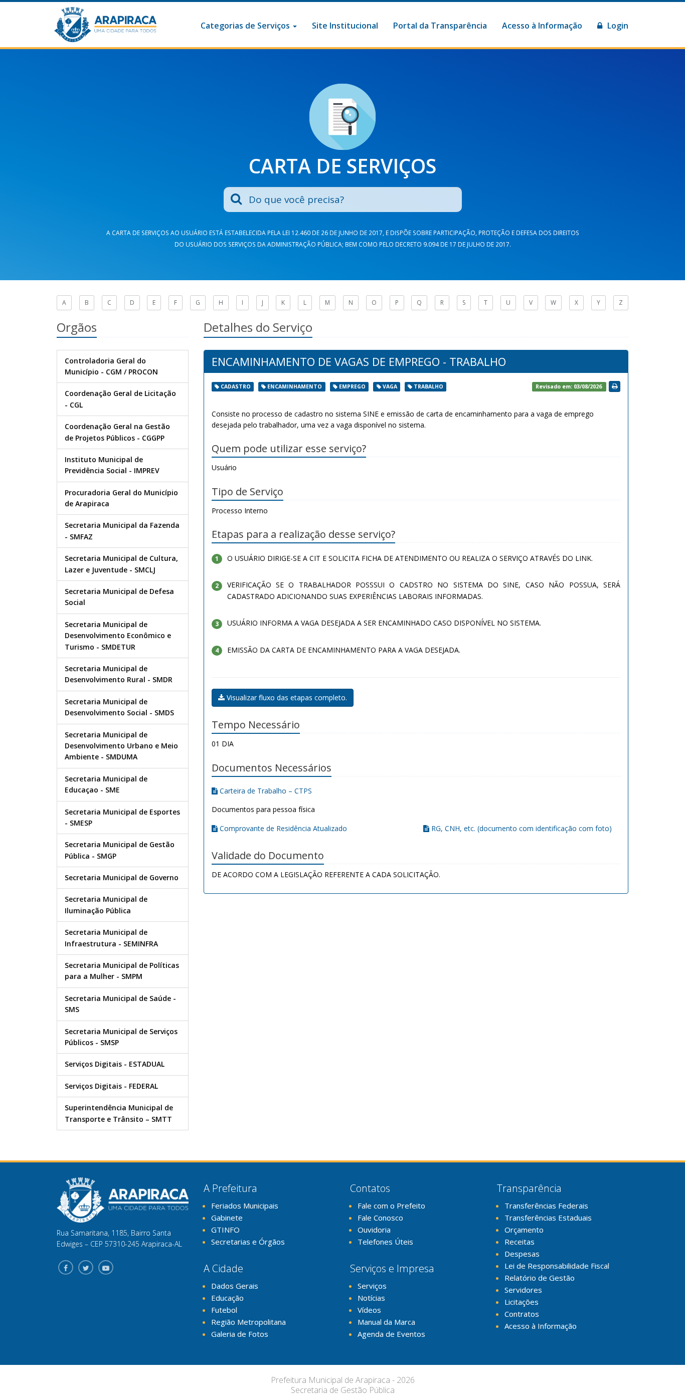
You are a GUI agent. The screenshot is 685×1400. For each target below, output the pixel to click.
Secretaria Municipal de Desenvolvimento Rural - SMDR (119, 674)
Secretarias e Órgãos (248, 1242)
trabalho (428, 386)
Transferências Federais (546, 1206)
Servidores (523, 1290)
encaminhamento (294, 386)
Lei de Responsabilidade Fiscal (556, 1266)
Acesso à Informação (542, 25)
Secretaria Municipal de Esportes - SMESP (122, 817)
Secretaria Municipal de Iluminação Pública (106, 904)
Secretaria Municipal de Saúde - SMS (120, 1003)
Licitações (521, 1302)
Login (616, 25)
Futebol (224, 1310)
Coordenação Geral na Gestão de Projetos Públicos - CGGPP (117, 432)
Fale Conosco (380, 1218)
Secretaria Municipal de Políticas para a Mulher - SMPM (122, 970)
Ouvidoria (374, 1230)
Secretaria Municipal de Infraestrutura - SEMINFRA (111, 937)
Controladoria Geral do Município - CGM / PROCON (111, 366)
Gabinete (227, 1218)
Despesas (522, 1254)
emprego (352, 386)
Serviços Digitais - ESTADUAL (114, 1064)
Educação (227, 1298)
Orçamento (524, 1230)
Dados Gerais (234, 1286)
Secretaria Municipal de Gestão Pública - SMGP (120, 850)
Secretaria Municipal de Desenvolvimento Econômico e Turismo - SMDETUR (118, 636)
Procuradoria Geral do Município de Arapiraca (121, 498)
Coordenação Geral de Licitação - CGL (120, 398)
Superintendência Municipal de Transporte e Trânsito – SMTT (119, 1113)
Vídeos (369, 1310)
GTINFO (225, 1230)
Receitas (519, 1242)
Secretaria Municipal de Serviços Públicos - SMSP (121, 1037)
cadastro (236, 386)
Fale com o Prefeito (391, 1206)
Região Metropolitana (248, 1322)
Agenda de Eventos (391, 1334)
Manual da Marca (386, 1322)
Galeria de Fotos (239, 1334)
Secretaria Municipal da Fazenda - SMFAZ (122, 530)
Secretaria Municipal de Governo (122, 877)
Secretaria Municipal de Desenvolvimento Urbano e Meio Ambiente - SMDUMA (121, 746)
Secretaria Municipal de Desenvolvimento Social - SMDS (119, 707)
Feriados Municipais (244, 1206)
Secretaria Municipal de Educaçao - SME (106, 784)
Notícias (371, 1298)
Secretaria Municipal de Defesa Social (119, 596)
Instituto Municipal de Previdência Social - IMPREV (112, 465)
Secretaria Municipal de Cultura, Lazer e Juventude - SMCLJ (121, 563)
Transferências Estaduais (548, 1218)
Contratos (521, 1314)
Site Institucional (345, 25)
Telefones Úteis (385, 1242)
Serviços (372, 1286)
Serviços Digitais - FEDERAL (111, 1086)
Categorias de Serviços (246, 25)
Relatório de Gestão (539, 1278)
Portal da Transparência (440, 25)
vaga (390, 386)
